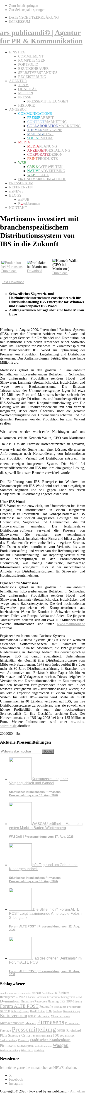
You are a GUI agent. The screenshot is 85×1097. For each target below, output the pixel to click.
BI (56, 993)
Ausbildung (48, 993)
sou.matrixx (67, 1035)
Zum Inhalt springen (23, 5)
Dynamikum (10, 1001)
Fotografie (46, 1006)
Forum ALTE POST (19, 1006)
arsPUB (36, 993)
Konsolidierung (71, 1011)
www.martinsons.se (71, 624)
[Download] (13, 267)
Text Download (13, 282)
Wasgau (60, 1045)
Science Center (20, 1035)
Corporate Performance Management (55, 997)
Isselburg (57, 1011)
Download (9, 271)
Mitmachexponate (60, 1016)
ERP (63, 1001)
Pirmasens (50, 1021)
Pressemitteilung (34, 1029)
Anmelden (77, 1091)
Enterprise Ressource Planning (40, 1001)
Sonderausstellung (42, 1035)
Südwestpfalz (25, 1045)
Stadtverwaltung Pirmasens (14, 1040)
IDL (49, 1011)
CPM (79, 997)
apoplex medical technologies (15, 993)
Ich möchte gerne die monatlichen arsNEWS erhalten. (38, 1068)
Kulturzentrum (13, 1015)
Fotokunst (60, 1006)
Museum (30, 1023)
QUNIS (61, 1030)
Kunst (32, 1016)
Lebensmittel (43, 1016)
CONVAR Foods (25, 997)
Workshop (39, 1050)
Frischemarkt (74, 1006)
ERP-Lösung (74, 1001)
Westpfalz (27, 1050)
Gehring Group (20, 1011)
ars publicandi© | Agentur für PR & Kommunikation (41, 36)
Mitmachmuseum (12, 1023)
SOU (56, 1035)
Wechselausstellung (10, 1050)
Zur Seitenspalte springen (27, 10)
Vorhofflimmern (43, 1046)
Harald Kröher (37, 1011)
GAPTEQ (5, 1011)
